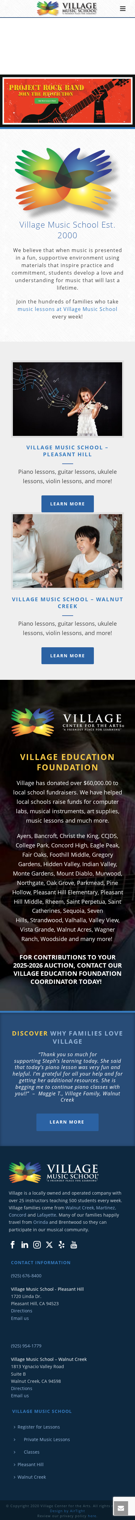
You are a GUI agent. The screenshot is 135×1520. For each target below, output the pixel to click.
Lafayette (46, 1215)
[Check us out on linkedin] (25, 1245)
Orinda (40, 1222)
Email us (20, 1318)
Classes (29, 1452)
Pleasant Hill (31, 1464)
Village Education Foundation (67, 762)
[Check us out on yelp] (61, 1245)
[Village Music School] (67, 8)
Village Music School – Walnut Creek (67, 603)
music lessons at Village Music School (67, 309)
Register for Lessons (39, 1427)
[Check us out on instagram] (37, 1245)
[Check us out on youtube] (74, 1245)
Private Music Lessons (44, 1439)
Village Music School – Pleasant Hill (67, 451)
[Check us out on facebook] (12, 1245)
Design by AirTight (67, 1510)
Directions (21, 1311)
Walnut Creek (32, 1477)
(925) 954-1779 (26, 1346)
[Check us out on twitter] (49, 1245)
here (92, 1515)
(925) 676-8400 (26, 1276)
